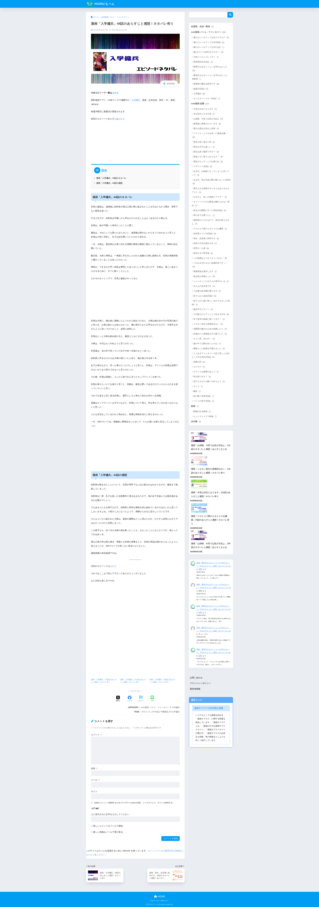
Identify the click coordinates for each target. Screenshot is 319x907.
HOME (161, 896)
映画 (194, 406)
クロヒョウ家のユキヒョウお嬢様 (209, 229)
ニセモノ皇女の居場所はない (208, 324)
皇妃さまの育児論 (203, 253)
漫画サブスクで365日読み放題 (208, 708)
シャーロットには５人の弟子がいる (211, 281)
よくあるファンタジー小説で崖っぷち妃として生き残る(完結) (210, 355)
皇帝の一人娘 (201, 248)
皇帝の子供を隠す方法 (204, 243)
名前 (94, 768)
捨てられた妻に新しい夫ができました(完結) (211, 302)
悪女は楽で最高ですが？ (206, 152)
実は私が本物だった (204, 276)
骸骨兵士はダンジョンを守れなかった (209, 68)
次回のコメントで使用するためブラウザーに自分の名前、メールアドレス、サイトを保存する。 (134, 803)
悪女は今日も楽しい (203, 147)
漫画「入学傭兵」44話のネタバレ (111, 178)
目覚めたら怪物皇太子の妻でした (210, 334)
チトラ (197, 386)
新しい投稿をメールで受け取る (108, 832)
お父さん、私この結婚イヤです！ (210, 197)
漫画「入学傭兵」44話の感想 (109, 183)
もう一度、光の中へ (204, 339)
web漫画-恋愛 (200, 103)
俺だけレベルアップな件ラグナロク (211, 37)
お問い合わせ (196, 678)
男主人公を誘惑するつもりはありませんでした (210, 190)
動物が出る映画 (201, 411)
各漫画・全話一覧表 (202, 26)
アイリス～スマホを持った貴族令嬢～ (210, 135)
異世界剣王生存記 (203, 62)
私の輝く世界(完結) (203, 396)
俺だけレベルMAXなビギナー (208, 52)
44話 (157, 711)
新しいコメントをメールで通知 (108, 826)
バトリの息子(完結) (203, 401)
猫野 (200, 569)
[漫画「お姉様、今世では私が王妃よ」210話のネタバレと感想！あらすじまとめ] (211, 437)
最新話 (165, 711)
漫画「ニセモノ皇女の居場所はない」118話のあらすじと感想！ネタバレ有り (210, 471)
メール (95, 780)
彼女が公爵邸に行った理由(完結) (209, 210)
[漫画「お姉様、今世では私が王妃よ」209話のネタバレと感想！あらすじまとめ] (211, 535)
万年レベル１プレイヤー (205, 57)
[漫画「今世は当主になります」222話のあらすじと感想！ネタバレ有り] (211, 484)
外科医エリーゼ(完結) (204, 233)
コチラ (115, 93)
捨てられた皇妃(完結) (204, 296)
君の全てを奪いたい (203, 215)
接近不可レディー (203, 309)
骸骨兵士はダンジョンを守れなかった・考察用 (210, 77)
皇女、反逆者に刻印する (206, 238)
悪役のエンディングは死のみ (208, 161)
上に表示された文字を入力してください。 (111, 814)
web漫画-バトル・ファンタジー (155, 707)
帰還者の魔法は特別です (206, 84)
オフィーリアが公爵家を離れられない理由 (210, 203)
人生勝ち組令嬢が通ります (206, 291)
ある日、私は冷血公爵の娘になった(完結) (212, 181)
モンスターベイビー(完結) (206, 98)
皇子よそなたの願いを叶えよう (209, 381)
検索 (230, 15)
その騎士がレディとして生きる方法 (211, 314)
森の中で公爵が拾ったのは (206, 343)
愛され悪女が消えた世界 (206, 128)
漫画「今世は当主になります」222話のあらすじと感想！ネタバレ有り (210, 494)
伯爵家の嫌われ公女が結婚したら (210, 329)
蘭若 (196, 391)
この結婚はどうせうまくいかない (210, 258)
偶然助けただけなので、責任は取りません (210, 222)
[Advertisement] (135, 141)
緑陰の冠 (199, 362)
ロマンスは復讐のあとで (205, 372)
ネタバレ (147, 711)
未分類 (196, 421)
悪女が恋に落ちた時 (204, 142)
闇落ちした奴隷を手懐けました (209, 348)
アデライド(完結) (202, 166)
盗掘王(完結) (200, 89)
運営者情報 (195, 689)
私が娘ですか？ (202, 376)
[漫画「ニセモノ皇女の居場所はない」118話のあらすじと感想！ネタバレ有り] (211, 460)
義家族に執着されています (207, 124)
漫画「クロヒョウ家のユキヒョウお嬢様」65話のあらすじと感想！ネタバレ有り (210, 520)
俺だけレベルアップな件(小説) (208, 47)
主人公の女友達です (203, 286)
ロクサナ (199, 367)
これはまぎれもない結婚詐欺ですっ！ (209, 265)
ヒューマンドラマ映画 (204, 416)
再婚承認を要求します (204, 271)
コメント (96, 734)
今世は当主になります (205, 109)
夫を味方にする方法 (204, 114)
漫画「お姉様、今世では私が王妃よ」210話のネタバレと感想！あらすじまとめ (210, 447)
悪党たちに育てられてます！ (208, 157)
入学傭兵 (136, 100)
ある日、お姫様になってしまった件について (210, 173)
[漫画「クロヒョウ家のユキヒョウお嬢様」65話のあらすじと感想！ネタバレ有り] (211, 507)
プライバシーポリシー (200, 683)
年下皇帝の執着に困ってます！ (208, 319)
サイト (94, 791)
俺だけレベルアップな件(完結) (208, 42)
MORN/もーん (104, 4)
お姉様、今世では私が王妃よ (208, 119)
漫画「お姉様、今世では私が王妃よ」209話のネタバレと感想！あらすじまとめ (210, 545)
